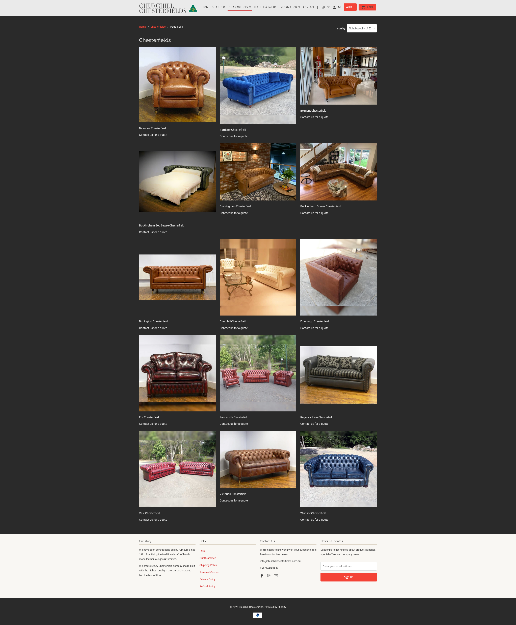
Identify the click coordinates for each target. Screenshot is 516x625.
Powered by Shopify (275, 607)
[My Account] (334, 7)
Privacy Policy (207, 579)
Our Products (240, 6)
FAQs (203, 550)
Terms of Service (209, 572)
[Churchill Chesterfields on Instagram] (269, 576)
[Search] (340, 7)
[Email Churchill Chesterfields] (276, 576)
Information (290, 6)
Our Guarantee (208, 558)
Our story (219, 7)
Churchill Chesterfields (251, 607)
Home (206, 7)
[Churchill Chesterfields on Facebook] (262, 576)
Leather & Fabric (265, 7)
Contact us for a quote (153, 134)
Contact (308, 7)
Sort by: (342, 28)
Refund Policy (207, 586)
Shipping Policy (208, 565)
